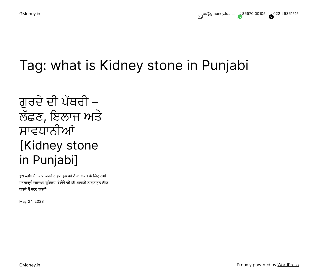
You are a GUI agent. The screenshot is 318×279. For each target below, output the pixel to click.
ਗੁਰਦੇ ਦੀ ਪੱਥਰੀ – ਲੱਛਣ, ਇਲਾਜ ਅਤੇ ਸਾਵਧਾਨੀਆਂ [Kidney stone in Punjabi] (60, 131)
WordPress (288, 264)
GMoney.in (29, 13)
